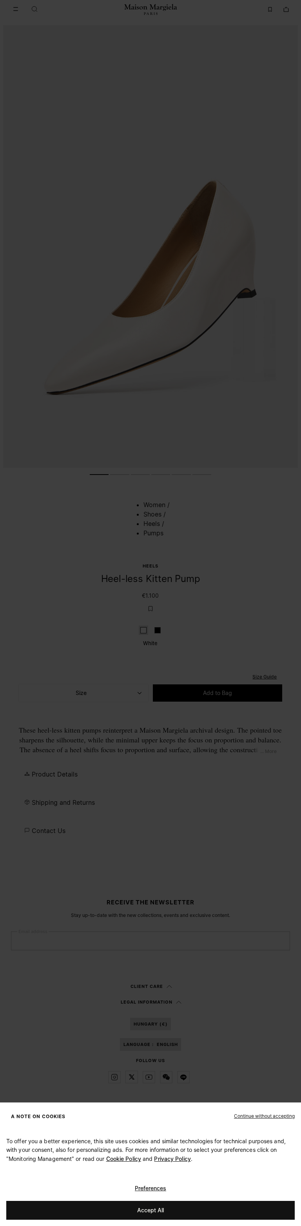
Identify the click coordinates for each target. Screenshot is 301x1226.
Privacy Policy (172, 1158)
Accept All (150, 1210)
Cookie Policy (123, 1158)
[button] (264, 1115)
